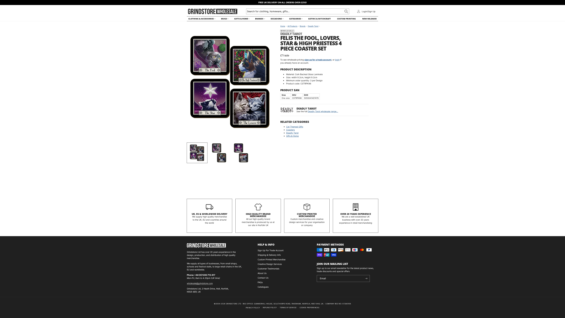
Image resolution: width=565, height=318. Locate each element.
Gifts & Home (292, 136)
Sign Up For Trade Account (271, 250)
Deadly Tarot (292, 133)
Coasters (290, 130)
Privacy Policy (253, 308)
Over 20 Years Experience (355, 213)
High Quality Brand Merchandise (258, 215)
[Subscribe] (366, 278)
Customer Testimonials (268, 268)
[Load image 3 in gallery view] (241, 153)
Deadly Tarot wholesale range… (323, 111)
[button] (201, 18)
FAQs (260, 282)
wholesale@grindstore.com (200, 283)
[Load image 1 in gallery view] (197, 153)
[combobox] (297, 11)
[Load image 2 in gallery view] (219, 153)
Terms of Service (288, 308)
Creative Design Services (270, 264)
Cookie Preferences (309, 308)
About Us (262, 273)
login (337, 59)
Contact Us (263, 277)
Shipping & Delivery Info (269, 255)
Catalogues (263, 287)
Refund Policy (270, 308)
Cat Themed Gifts (294, 126)
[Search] (346, 11)
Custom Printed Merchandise (307, 215)
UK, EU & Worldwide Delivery (209, 213)
